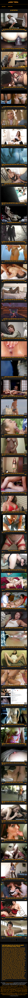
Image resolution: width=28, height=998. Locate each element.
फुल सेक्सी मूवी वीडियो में (13, 953)
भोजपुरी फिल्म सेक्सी (12, 991)
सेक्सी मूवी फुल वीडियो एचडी (17, 978)
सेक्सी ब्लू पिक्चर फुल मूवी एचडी (7, 973)
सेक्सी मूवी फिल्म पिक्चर (8, 978)
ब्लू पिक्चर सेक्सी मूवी (14, 956)
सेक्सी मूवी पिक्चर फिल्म (17, 974)
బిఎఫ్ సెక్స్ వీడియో (24, 991)
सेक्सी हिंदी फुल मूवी (3, 993)
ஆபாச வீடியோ (22, 989)
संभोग (6, 986)
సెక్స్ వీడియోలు (25, 986)
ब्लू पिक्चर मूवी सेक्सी (22, 955)
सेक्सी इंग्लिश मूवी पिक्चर (9, 962)
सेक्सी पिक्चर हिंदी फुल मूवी (15, 970)
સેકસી (16, 991)
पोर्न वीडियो (15, 993)
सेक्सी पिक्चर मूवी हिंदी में (6, 967)
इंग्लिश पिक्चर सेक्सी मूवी (18, 949)
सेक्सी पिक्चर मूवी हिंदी (20, 966)
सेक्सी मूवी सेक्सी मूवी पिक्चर (14, 1)
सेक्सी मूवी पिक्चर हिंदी (15, 977)
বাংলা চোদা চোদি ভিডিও (16, 985)
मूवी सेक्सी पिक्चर (21, 958)
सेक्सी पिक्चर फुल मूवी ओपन (17, 964)
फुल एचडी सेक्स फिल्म (14, 952)
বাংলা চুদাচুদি (10, 985)
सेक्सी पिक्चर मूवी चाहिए (19, 965)
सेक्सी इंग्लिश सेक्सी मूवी (3, 987)
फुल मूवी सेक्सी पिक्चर (21, 952)
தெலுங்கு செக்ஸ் (6, 985)
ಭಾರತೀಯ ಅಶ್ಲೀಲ (6, 991)
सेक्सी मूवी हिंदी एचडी (9, 994)
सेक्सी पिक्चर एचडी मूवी (6, 963)
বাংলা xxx (18, 989)
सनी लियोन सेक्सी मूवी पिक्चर (8, 960)
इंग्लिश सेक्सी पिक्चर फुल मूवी (13, 950)
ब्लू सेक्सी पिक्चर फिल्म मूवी (6, 957)
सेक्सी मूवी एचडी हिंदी (6, 989)
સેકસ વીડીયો (14, 987)
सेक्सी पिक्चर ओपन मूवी (14, 963)
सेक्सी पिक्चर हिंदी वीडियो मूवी (8, 971)
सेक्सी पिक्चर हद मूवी (7, 970)
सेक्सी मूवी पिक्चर (10, 974)
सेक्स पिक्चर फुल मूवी (17, 960)
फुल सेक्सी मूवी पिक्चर (5, 953)
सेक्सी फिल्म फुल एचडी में (18, 971)
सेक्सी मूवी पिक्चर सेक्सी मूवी (6, 977)
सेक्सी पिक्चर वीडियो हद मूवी (10, 969)
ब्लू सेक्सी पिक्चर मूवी (14, 957)
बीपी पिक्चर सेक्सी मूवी (7, 955)
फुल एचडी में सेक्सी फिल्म (6, 952)
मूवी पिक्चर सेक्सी (6, 958)
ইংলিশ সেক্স (7, 993)
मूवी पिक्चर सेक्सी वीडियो (14, 958)
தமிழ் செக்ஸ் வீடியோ (19, 987)
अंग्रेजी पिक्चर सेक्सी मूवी (13, 948)
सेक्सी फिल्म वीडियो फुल (15, 994)
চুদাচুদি (25, 985)
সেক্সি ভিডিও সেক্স (25, 987)
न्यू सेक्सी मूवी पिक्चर (7, 951)
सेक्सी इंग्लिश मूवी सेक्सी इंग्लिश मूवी (18, 962)
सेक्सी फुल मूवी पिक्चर (13, 972)
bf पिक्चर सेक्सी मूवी (5, 948)
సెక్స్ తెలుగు (19, 991)
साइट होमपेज (3, 6)
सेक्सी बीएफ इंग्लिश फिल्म (21, 972)
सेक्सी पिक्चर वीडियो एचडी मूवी (15, 967)
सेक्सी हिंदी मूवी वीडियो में (18, 990)
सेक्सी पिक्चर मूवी (11, 965)
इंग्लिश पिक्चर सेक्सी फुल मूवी (9, 949)
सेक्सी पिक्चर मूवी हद (13, 966)
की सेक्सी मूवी (12, 993)
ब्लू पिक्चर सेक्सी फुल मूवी (6, 956)
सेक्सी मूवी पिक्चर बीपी (11, 976)
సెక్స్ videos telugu (22, 994)
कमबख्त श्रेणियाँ (10, 6)
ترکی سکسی (20, 986)
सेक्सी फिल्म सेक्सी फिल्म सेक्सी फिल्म (12, 986)
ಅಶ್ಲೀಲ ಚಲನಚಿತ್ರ (21, 985)
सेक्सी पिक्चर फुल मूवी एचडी (8, 964)
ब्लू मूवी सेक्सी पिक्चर (21, 956)
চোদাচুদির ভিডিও (12, 990)
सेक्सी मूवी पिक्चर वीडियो (20, 976)
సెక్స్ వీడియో (9, 987)
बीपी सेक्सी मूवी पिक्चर (14, 955)
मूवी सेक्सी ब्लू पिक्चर (13, 959)
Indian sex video (7, 990)
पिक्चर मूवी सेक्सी (13, 951)
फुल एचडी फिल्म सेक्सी (20, 951)
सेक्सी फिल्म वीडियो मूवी (12, 989)
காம (23, 993)
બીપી (2, 985)
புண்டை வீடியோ (20, 993)
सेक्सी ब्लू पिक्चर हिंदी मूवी (17, 973)
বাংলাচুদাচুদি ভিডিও (2, 986)
